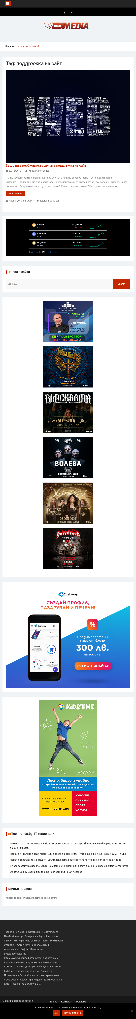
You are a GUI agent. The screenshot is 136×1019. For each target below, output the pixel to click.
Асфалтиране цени (48, 975)
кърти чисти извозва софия (32, 944)
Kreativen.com (50, 931)
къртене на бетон (14, 962)
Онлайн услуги (26, 200)
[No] (132, 1011)
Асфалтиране (51, 958)
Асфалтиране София (16, 949)
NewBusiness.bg (13, 936)
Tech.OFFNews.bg (14, 931)
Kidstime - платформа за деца (21, 971)
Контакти (66, 1001)
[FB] (64, 12)
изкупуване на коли (49, 966)
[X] (71, 12)
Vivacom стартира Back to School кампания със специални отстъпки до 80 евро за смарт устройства (69, 865)
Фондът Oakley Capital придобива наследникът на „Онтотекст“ (46, 871)
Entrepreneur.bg (33, 936)
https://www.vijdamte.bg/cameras (22, 958)
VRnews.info (51, 936)
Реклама (81, 1001)
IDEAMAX (9, 966)
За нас (53, 1001)
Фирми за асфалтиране (27, 983)
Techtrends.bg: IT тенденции (32, 834)
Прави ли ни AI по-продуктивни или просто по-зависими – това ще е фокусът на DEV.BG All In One (68, 853)
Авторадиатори (26, 966)
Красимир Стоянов (39, 170)
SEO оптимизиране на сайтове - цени (26, 940)
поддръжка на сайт (50, 200)
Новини (13, 200)
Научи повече (72, 1012)
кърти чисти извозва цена (41, 962)
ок (56, 1012)
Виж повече (15, 193)
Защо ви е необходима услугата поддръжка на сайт (46, 165)
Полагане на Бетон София (19, 975)
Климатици (47, 971)
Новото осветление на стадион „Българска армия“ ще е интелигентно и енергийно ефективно (65, 859)
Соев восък (11, 979)
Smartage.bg (33, 931)
